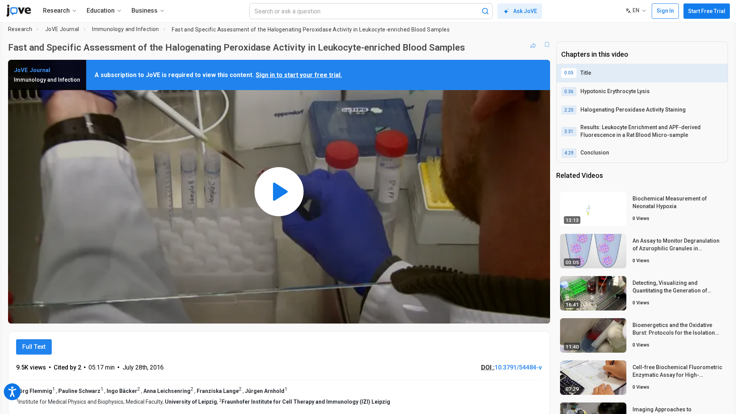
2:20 (568, 110)
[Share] (533, 44)
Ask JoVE (525, 11)
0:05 (568, 73)
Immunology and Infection (125, 29)
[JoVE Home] (18, 11)
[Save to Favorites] (547, 44)
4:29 (568, 153)
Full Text (34, 346)
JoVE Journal (62, 29)
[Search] (485, 11)
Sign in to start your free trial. (299, 75)
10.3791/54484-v (518, 367)
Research (20, 29)
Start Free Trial (706, 11)
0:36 (568, 91)
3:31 (568, 131)
